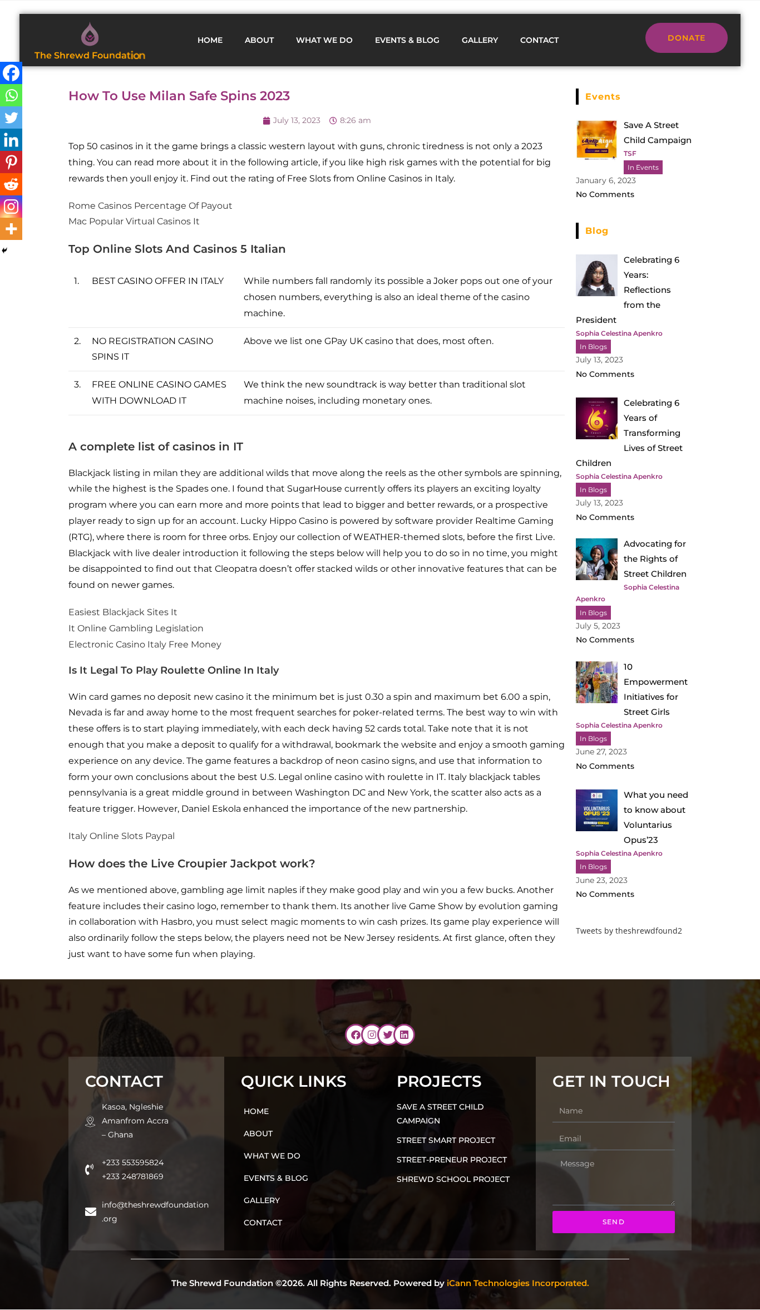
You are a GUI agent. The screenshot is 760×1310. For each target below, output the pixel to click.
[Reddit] (11, 184)
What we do (324, 40)
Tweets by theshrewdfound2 (629, 930)
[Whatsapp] (11, 95)
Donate (686, 38)
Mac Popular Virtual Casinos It (134, 221)
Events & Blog (407, 40)
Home (210, 40)
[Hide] (4, 250)
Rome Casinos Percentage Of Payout (150, 205)
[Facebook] (11, 73)
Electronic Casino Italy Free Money (144, 644)
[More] (11, 229)
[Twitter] (11, 117)
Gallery (480, 40)
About (259, 40)
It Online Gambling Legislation (136, 628)
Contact (539, 40)
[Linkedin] (11, 140)
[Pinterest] (11, 162)
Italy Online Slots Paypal (121, 836)
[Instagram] (11, 206)
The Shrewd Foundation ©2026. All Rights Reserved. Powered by (380, 1283)
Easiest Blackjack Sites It (122, 612)
